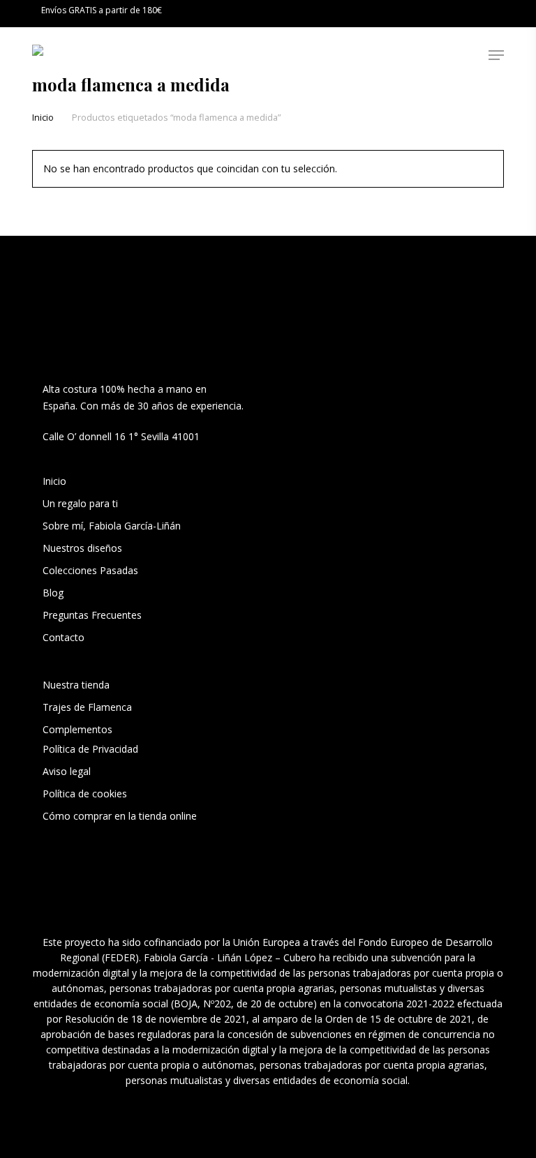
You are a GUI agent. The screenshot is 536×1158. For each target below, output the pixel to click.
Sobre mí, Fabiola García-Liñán (112, 525)
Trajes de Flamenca (87, 707)
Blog (53, 592)
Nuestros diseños (82, 548)
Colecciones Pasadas (90, 570)
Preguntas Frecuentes (92, 615)
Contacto (63, 637)
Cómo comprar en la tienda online (120, 815)
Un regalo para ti (82, 503)
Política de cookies (85, 793)
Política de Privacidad (90, 748)
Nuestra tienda (76, 684)
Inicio (43, 117)
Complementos (77, 729)
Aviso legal (67, 771)
